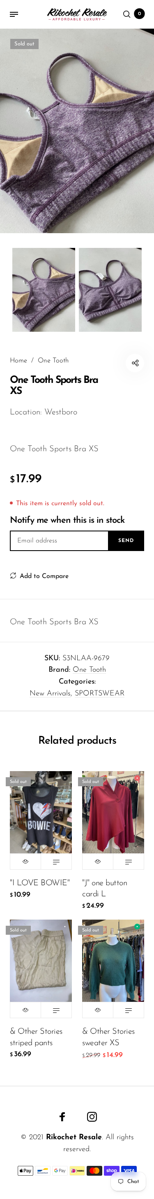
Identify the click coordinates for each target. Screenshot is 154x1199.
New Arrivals (50, 693)
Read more (56, 861)
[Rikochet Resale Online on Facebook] (62, 1117)
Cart (139, 13)
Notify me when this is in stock (67, 520)
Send (126, 540)
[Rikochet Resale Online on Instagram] (92, 1117)
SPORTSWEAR (99, 693)
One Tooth (89, 670)
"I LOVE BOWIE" (39, 883)
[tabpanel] (77, 131)
